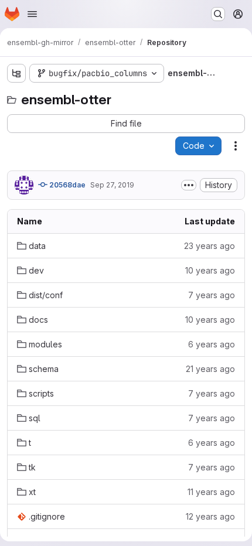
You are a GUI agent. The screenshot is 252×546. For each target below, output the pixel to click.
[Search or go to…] (218, 14)
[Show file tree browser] (16, 73)
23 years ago (209, 246)
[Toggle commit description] (188, 185)
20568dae (66, 184)
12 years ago (210, 516)
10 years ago (210, 270)
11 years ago (211, 492)
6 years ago (211, 344)
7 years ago (211, 295)
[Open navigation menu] (32, 14)
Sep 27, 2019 (112, 184)
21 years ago (210, 369)
